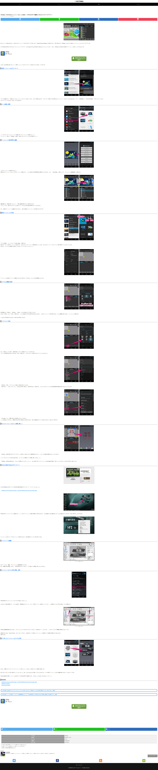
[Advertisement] (79, 10)
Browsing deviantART (6, 685)
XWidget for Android (6, 683)
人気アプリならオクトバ (77, 767)
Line (56, 729)
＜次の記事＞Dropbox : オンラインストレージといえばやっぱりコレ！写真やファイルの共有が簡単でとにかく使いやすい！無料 (28, 690)
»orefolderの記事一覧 (152, 755)
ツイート (4, 729)
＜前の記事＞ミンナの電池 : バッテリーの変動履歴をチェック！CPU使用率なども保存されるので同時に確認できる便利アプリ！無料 (29, 694)
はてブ (109, 729)
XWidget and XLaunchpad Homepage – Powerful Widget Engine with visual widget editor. (19, 490)
